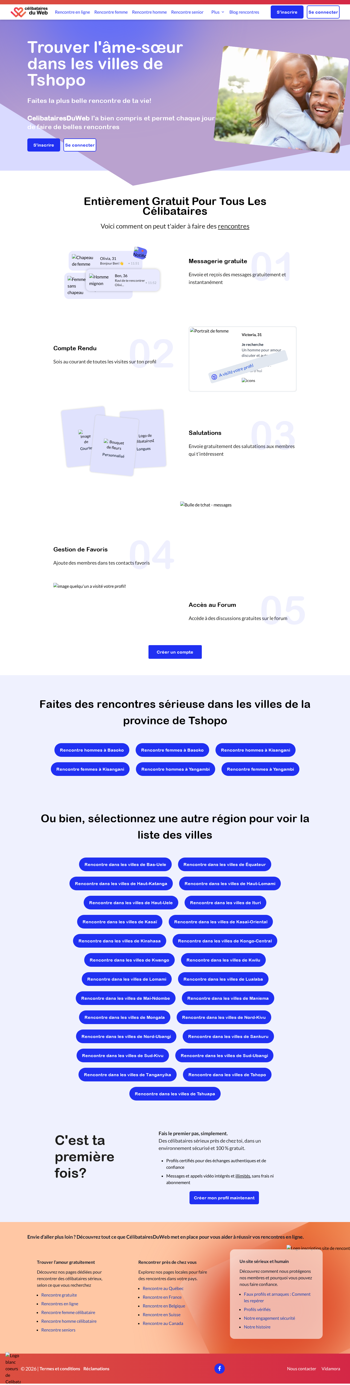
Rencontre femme (111, 11)
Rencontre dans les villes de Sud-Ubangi (224, 1055)
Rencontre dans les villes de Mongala (124, 1017)
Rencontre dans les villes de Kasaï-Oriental (220, 921)
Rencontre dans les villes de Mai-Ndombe (125, 998)
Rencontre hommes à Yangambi (175, 769)
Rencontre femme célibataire (68, 1312)
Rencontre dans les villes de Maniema (228, 998)
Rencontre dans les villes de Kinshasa (119, 940)
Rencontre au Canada (163, 1323)
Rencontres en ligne (59, 1303)
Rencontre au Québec (163, 1288)
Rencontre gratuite (59, 1294)
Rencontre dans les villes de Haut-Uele (131, 902)
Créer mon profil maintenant (224, 1197)
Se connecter (323, 12)
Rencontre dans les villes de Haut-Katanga (121, 883)
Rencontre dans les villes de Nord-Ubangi (126, 1036)
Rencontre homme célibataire (69, 1321)
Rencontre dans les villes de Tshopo (227, 1074)
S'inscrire (287, 12)
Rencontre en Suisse (161, 1314)
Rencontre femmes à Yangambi (260, 769)
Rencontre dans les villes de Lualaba (223, 979)
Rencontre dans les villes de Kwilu (223, 959)
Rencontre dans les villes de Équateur (224, 864)
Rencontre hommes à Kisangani (255, 750)
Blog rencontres (244, 11)
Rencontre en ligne (72, 11)
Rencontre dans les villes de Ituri (225, 902)
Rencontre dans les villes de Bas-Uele (125, 864)
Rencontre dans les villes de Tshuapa (175, 1093)
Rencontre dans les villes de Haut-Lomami (230, 883)
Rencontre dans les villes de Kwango (129, 959)
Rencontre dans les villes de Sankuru (228, 1036)
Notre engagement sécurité (269, 1318)
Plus (215, 11)
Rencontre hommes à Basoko (92, 750)
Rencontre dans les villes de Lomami (126, 979)
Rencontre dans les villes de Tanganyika (127, 1074)
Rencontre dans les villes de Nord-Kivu (224, 1017)
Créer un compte (175, 652)
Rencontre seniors (58, 1329)
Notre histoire (257, 1326)
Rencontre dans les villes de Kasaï (120, 921)
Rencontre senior (187, 11)
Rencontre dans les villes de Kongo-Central (225, 940)
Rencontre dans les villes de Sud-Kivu (123, 1055)
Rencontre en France (162, 1297)
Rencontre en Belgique (164, 1305)
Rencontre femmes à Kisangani (90, 769)
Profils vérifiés (257, 1309)
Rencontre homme (149, 11)
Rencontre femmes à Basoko (172, 750)
